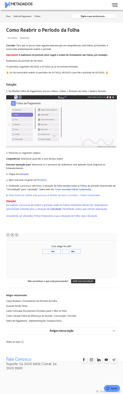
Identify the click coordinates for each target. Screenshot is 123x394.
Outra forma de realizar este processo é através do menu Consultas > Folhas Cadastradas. (55, 195)
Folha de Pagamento (23, 16)
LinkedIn (17, 235)
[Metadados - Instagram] (91, 360)
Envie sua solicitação (83, 281)
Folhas (37, 16)
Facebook (8, 235)
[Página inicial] (19, 5)
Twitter (12, 235)
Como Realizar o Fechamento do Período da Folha (31, 301)
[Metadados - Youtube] (106, 360)
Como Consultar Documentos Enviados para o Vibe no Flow (36, 311)
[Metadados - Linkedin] (99, 360)
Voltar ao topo (13, 342)
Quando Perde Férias (17, 306)
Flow (8, 16)
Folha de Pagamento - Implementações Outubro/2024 (34, 320)
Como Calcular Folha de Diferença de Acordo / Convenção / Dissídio (41, 316)
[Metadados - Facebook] (84, 360)
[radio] (51, 251)
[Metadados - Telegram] (114, 360)
